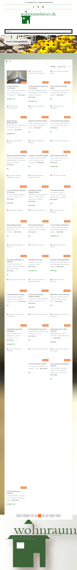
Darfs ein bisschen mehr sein (59, 155)
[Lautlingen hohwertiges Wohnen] (60, 250)
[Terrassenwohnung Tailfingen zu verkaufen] (60, 354)
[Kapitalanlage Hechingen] (17, 215)
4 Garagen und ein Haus (35, 260)
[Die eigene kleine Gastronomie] (38, 320)
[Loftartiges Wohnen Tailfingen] (17, 285)
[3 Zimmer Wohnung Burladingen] (60, 111)
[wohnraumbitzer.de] (38, 17)
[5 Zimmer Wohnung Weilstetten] (60, 215)
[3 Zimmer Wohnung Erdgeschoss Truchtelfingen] (38, 77)
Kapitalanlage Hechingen (14, 225)
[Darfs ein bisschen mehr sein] (60, 146)
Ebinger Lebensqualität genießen (16, 155)
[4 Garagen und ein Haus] (38, 250)
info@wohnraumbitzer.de (45, 2)
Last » (58, 515)
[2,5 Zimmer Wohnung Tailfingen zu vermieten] (17, 181)
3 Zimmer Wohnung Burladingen (59, 121)
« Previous (26, 515)
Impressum (21, 542)
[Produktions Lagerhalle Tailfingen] (38, 146)
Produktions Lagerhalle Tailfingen (38, 155)
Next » (52, 515)
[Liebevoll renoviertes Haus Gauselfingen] (17, 320)
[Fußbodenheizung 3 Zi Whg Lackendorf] (60, 320)
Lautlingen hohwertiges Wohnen (59, 260)
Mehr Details (21, 95)
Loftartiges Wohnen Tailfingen (16, 294)
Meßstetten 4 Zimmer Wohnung (59, 294)
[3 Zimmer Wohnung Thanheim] (38, 354)
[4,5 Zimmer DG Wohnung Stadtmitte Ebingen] (38, 285)
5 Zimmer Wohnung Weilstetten (59, 225)
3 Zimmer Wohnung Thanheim (37, 364)
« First (18, 515)
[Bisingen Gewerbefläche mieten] (38, 111)
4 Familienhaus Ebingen (57, 190)
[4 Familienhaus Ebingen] (60, 181)
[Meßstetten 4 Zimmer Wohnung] (60, 285)
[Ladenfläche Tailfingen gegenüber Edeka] (38, 181)
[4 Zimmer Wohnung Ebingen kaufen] (60, 77)
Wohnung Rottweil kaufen (36, 225)
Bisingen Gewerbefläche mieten (37, 121)
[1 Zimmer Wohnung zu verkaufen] (17, 418)
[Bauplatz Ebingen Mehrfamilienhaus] (17, 111)
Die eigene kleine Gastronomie (37, 329)
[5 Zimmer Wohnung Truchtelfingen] (17, 77)
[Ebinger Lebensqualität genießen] (17, 146)
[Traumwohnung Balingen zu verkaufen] (17, 250)
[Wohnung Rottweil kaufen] (38, 215)
